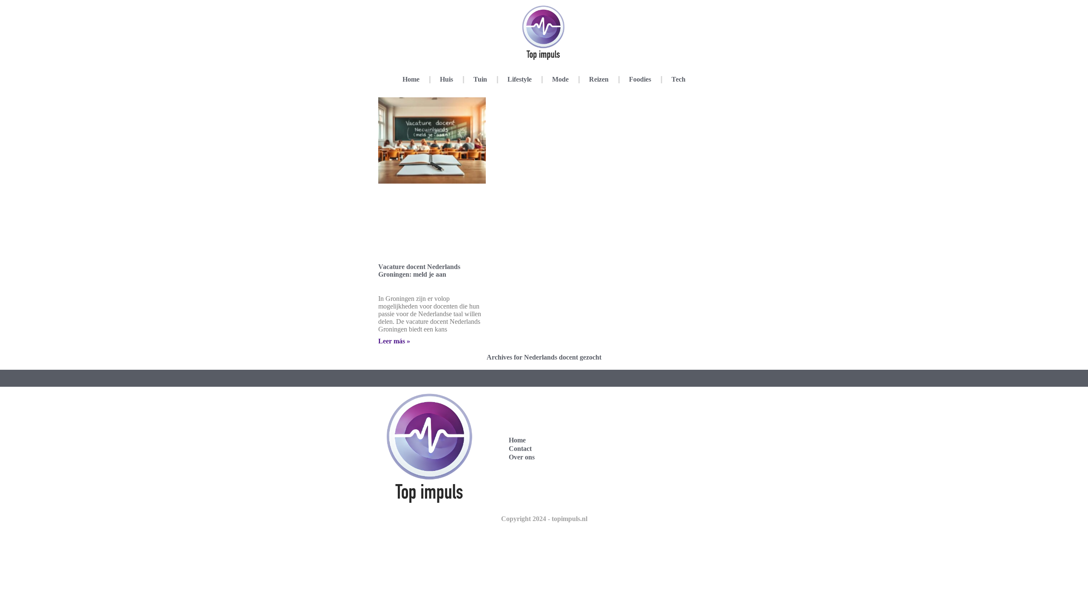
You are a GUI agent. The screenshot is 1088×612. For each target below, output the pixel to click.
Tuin (480, 79)
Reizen (599, 79)
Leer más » (394, 341)
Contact (520, 448)
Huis (446, 79)
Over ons (522, 457)
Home (410, 79)
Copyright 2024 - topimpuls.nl (544, 518)
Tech (679, 79)
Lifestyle (519, 79)
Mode (560, 79)
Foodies (640, 79)
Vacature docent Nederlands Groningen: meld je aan (419, 270)
